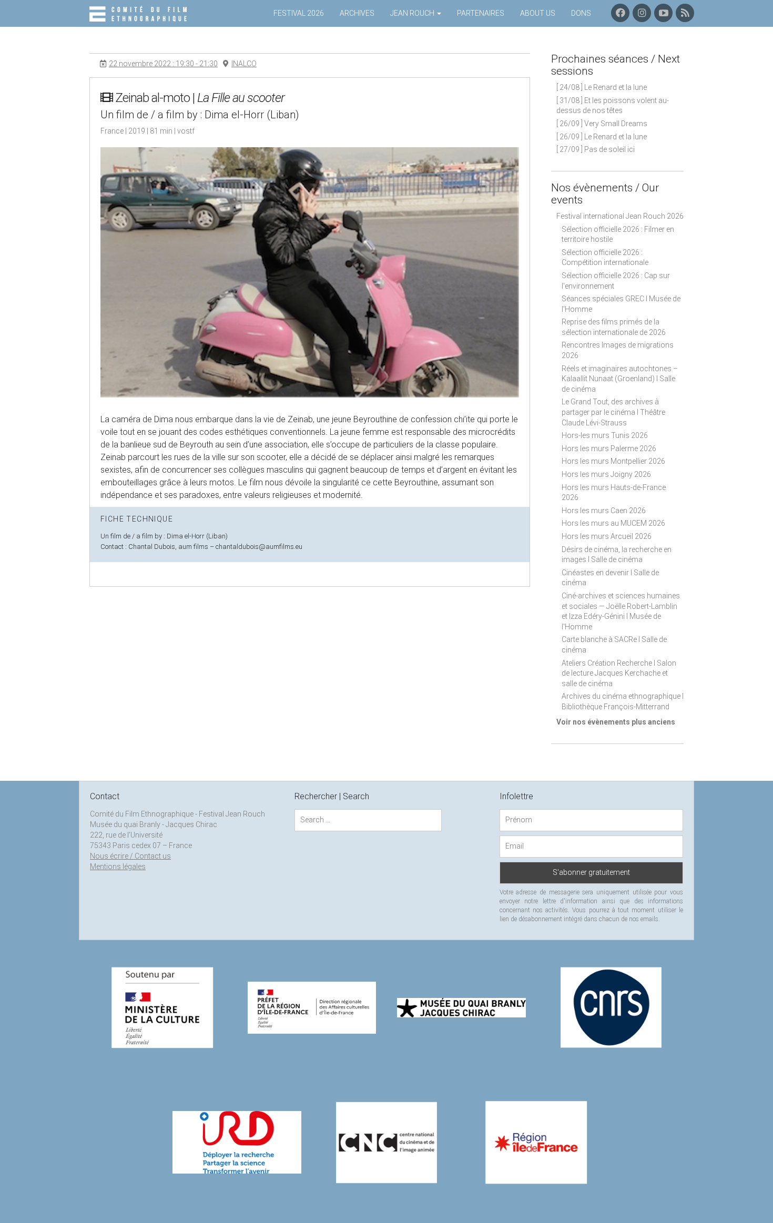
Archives (357, 13)
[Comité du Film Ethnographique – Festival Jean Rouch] (139, 14)
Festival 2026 (298, 13)
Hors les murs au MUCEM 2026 (613, 523)
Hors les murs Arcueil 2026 (607, 536)
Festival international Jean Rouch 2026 (620, 216)
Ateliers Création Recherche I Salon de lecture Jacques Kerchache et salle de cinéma (619, 673)
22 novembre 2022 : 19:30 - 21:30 (163, 63)
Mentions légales (118, 866)
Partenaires (480, 13)
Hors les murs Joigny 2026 (606, 474)
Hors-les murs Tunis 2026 (605, 435)
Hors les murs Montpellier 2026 (613, 461)
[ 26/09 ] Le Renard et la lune (601, 137)
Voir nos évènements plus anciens (615, 722)
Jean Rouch (413, 13)
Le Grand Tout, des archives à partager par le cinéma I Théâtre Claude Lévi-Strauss (613, 412)
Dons (581, 13)
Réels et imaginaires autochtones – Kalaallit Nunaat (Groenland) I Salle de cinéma (620, 378)
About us (537, 13)
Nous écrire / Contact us (130, 856)
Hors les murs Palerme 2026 (609, 448)
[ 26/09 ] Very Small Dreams (601, 123)
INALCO (244, 63)
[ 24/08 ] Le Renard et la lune (601, 87)
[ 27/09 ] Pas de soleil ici (595, 149)
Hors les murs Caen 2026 (604, 510)
